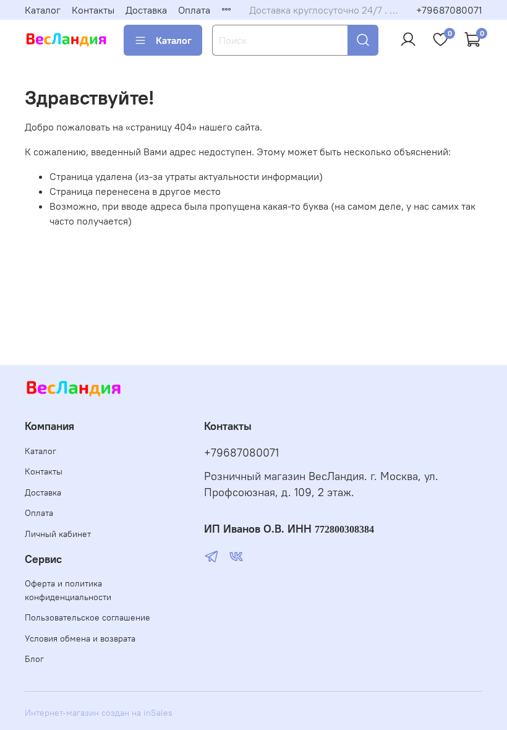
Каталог (43, 10)
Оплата (194, 10)
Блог (34, 658)
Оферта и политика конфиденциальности (68, 590)
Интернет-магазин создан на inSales (99, 712)
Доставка (146, 10)
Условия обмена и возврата (80, 638)
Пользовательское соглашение (87, 617)
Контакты (93, 10)
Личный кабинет (58, 533)
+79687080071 (449, 10)
